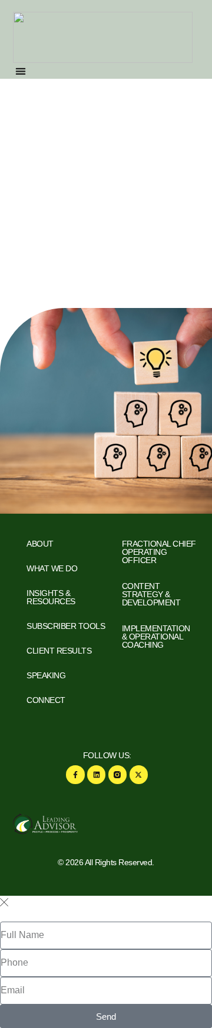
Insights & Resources (50, 597)
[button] (21, 71)
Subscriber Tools (65, 626)
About (40, 544)
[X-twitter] (139, 774)
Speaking (45, 675)
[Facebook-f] (75, 774)
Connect (45, 700)
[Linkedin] (96, 774)
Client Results (58, 651)
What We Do (51, 568)
